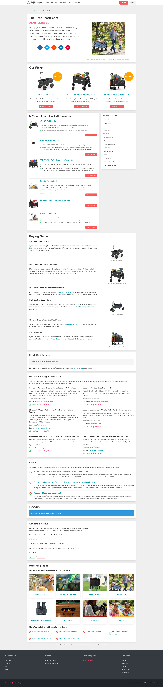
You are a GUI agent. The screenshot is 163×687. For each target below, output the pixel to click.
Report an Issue (88, 660)
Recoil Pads (95, 621)
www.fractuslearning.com (43, 428)
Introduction (108, 123)
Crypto (70, 3)
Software (54, 3)
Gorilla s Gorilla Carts (45, 94)
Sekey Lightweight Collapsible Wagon (56, 200)
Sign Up (123, 3)
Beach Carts (121, 595)
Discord (77, 3)
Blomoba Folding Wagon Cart (117, 94)
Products (63, 3)
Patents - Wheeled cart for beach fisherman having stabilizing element (64, 482)
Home (47, 3)
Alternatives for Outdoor (68, 632)
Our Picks (107, 127)
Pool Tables (68, 621)
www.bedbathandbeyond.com (98, 402)
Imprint (124, 666)
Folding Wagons (95, 595)
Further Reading (109, 144)
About (124, 660)
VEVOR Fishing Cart (48, 121)
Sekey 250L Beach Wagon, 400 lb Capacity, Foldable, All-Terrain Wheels (110, 59)
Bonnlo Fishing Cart (48, 181)
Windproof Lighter (41, 595)
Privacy (156, 683)
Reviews (107, 141)
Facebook (126, 669)
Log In (132, 3)
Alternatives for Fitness (40, 632)
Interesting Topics (110, 165)
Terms (150, 683)
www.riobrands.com (94, 424)
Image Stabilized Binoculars (41, 621)
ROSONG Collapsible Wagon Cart (81, 94)
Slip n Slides (121, 621)
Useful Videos (108, 151)
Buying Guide (108, 138)
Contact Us (125, 663)
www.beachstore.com (95, 450)
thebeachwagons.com (42, 448)
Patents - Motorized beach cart (47, 493)
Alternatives (108, 130)
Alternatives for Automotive (69, 639)
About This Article (110, 162)
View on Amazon (45, 106)
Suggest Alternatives (51, 663)
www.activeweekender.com (44, 402)
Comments (107, 159)
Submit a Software (50, 660)
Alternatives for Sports (93, 632)
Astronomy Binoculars (68, 595)
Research (107, 148)
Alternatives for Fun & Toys (42, 639)
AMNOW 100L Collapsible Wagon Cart (57, 160)
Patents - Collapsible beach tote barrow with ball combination (61, 471)
